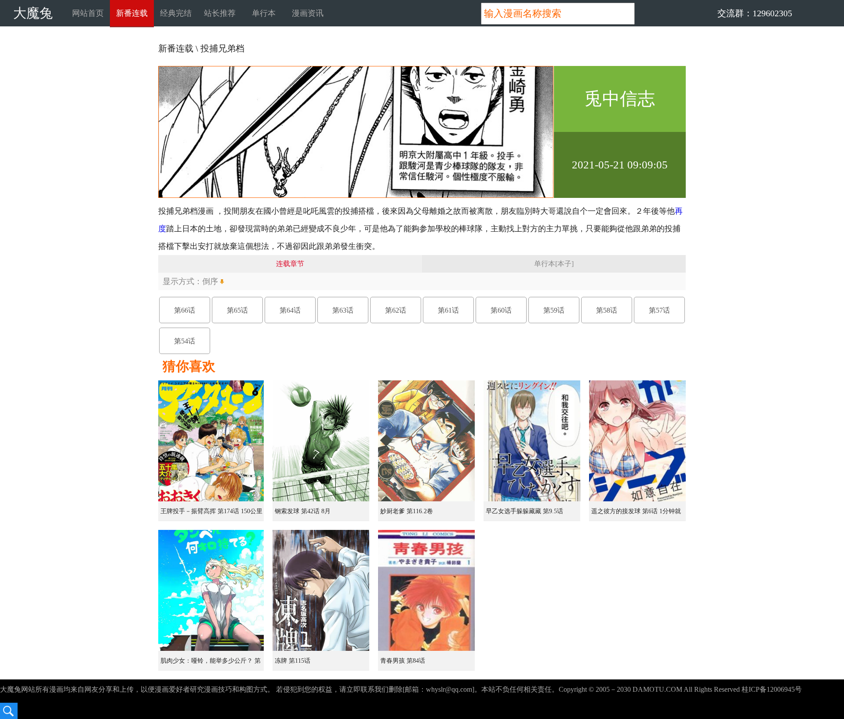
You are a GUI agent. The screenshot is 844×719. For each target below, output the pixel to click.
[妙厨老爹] (426, 440)
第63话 (342, 310)
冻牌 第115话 (292, 660)
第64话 (290, 310)
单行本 (264, 13)
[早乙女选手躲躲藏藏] (532, 440)
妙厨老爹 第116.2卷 (406, 511)
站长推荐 (220, 13)
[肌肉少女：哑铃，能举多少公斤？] (211, 590)
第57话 (659, 310)
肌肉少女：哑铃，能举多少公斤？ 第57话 (210, 664)
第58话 (606, 310)
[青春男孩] (426, 590)
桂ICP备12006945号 (772, 689)
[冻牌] (321, 590)
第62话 (395, 310)
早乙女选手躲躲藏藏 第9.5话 (524, 511)
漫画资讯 (308, 13)
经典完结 (176, 13)
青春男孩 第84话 (402, 660)
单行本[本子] (554, 263)
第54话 (184, 341)
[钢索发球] (321, 440)
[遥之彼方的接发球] (637, 440)
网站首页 (88, 13)
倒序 (210, 281)
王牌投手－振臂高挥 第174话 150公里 (211, 511)
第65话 (237, 310)
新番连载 (132, 13)
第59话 (553, 310)
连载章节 (290, 263)
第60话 (501, 310)
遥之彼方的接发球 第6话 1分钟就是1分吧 (636, 514)
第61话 (448, 310)
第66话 (184, 310)
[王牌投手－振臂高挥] (211, 440)
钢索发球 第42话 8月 (303, 511)
